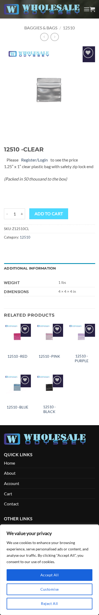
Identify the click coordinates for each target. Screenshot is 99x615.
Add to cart (49, 213)
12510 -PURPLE (81, 358)
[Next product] (44, 37)
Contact (11, 503)
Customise (49, 589)
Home (9, 462)
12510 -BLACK (49, 409)
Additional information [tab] (30, 268)
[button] (86, 9)
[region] (49, 569)
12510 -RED (17, 356)
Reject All (49, 603)
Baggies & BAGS (40, 27)
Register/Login (34, 159)
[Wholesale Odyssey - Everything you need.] (41, 9)
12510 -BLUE (17, 407)
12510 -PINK (49, 356)
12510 (69, 27)
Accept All (49, 575)
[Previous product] (54, 37)
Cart (8, 493)
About (10, 472)
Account (11, 483)
